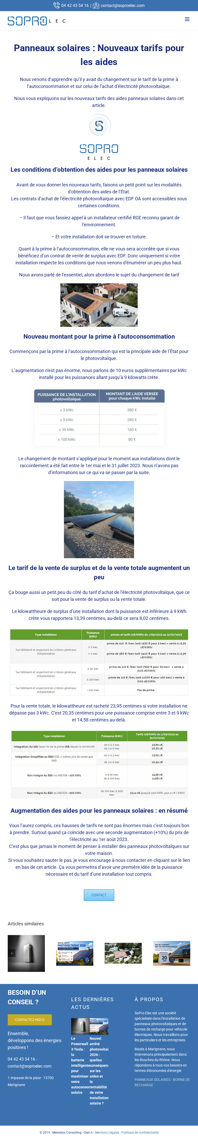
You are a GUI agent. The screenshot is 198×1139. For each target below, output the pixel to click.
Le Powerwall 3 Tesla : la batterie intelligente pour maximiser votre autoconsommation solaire (87, 1065)
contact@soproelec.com (123, 5)
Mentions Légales (107, 1132)
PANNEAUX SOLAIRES (152, 1080)
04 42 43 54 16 (75, 5)
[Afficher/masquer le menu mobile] (187, 19)
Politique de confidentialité (140, 1132)
